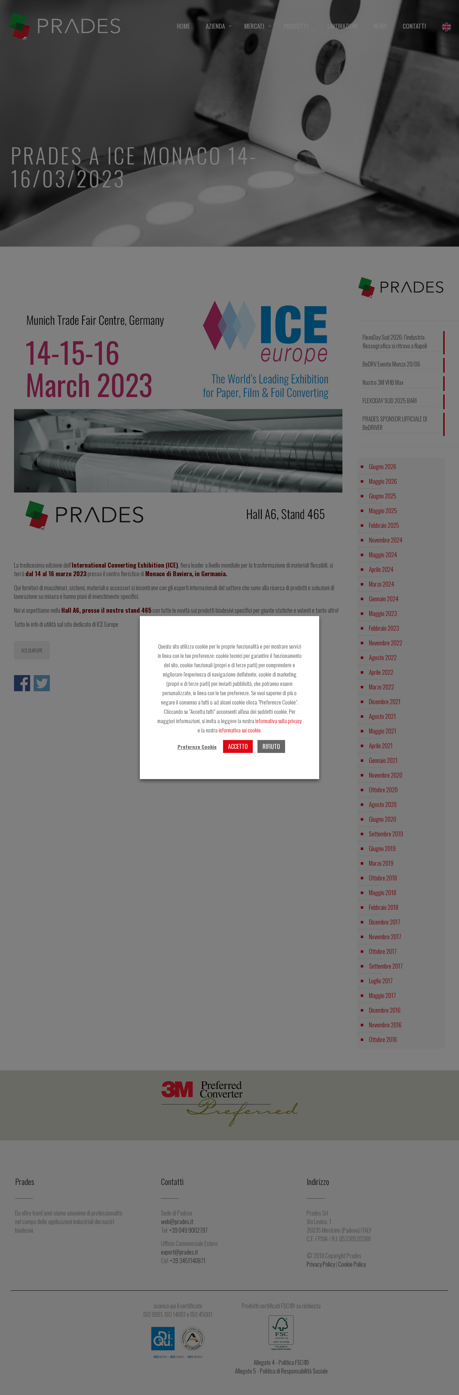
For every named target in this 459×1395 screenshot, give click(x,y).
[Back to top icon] (444, 1380)
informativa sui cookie (240, 730)
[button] (197, 746)
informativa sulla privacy (278, 721)
